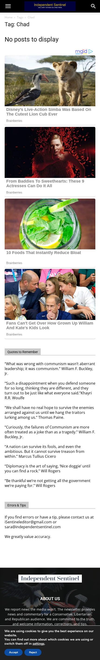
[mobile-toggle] (7, 6)
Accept (13, 652)
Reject (33, 652)
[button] (93, 6)
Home (9, 17)
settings (38, 644)
